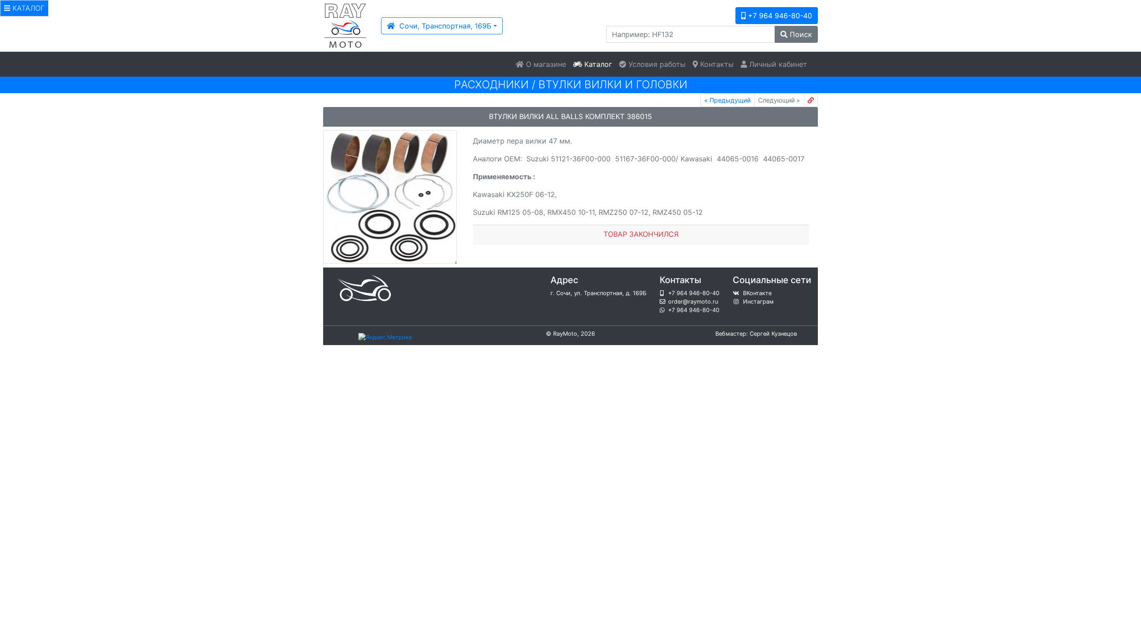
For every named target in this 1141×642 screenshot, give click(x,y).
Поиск (800, 34)
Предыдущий (727, 100)
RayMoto (565, 333)
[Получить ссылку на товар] (811, 100)
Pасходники (491, 84)
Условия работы (655, 64)
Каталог (597, 64)
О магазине (545, 64)
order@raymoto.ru (693, 301)
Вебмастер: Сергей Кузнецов (756, 333)
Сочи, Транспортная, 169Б (443, 25)
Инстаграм (758, 301)
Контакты (716, 64)
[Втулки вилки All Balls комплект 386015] (390, 197)
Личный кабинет (777, 64)
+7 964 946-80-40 (779, 15)
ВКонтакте (757, 293)
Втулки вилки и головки (612, 84)
